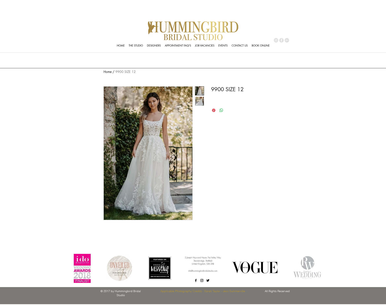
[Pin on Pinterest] (213, 110)
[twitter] (208, 280)
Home (108, 72)
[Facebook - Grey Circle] (281, 40)
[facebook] (196, 280)
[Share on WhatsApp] (221, 110)
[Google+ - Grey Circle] (287, 40)
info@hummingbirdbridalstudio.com (202, 270)
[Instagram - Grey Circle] (276, 40)
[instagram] (202, 280)
